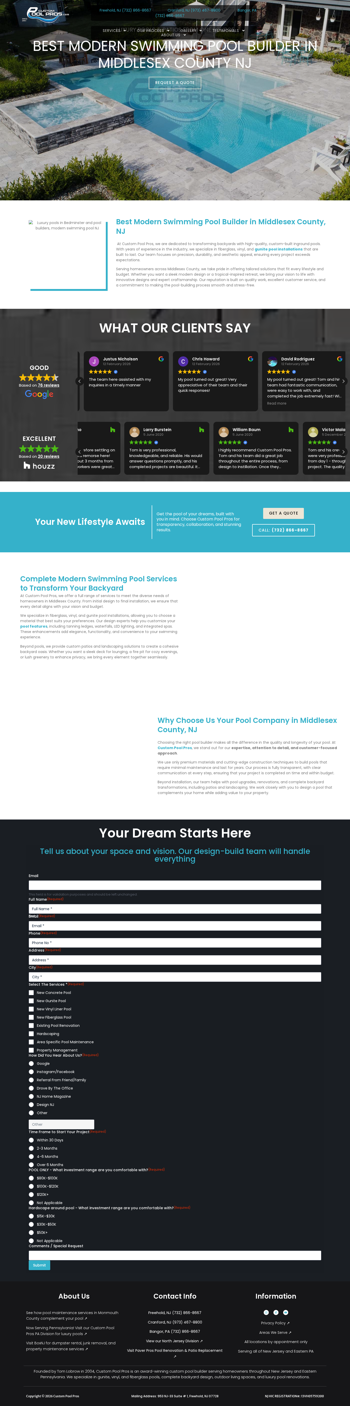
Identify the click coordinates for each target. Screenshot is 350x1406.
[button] (343, 381)
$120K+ (43, 1194)
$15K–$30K (46, 1216)
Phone (43, 933)
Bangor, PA (247, 10)
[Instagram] (266, 1312)
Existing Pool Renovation (58, 1025)
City (41, 967)
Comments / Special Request (56, 1246)
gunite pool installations (279, 249)
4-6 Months (47, 1156)
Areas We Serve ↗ (276, 1332)
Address (45, 950)
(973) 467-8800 (205, 10)
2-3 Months (47, 1148)
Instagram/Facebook (56, 1071)
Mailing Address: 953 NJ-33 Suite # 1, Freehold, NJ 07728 (175, 1396)
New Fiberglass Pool (54, 1017)
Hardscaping (48, 1033)
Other (42, 1112)
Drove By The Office (55, 1088)
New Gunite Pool (51, 1000)
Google (43, 1063)
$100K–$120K (47, 1186)
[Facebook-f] (276, 1312)
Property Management (57, 1050)
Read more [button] (273, 403)
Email (33, 875)
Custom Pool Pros (175, 747)
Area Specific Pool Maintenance (65, 1042)
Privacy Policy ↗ (276, 1323)
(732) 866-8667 (137, 10)
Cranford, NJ (179, 10)
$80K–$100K (47, 1178)
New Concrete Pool (54, 992)
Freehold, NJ (110, 10)
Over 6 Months (50, 1164)
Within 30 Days (50, 1140)
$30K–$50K (46, 1224)
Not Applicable (50, 1202)
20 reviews (48, 456)
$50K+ (42, 1232)
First (32, 916)
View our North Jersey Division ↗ (175, 1341)
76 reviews (48, 385)
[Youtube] (285, 1312)
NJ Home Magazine (54, 1096)
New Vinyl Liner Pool (54, 1009)
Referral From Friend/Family (61, 1080)
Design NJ (45, 1104)
